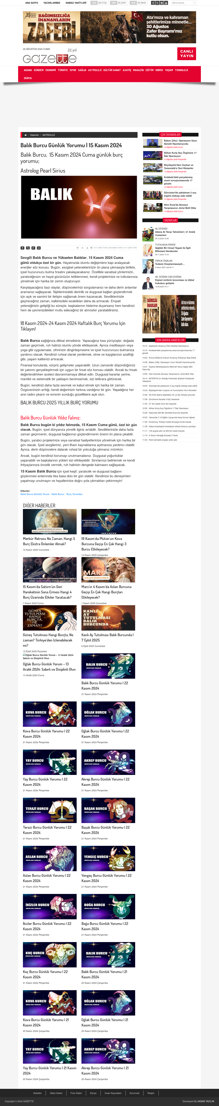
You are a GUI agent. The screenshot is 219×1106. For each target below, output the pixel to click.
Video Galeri (56, 1093)
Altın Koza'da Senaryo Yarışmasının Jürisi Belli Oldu (180, 206)
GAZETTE (28, 1101)
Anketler (37, 1093)
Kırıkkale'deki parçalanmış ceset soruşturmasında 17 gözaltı (178, 180)
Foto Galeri (76, 1093)
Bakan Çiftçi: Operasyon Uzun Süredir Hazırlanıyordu (180, 142)
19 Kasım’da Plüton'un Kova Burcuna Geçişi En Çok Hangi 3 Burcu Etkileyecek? (103, 543)
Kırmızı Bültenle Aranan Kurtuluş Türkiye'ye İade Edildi (169, 357)
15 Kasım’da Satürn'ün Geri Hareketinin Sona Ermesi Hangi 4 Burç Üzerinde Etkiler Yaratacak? (47, 591)
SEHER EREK (162, 276)
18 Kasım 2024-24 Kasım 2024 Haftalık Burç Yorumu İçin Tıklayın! (73, 326)
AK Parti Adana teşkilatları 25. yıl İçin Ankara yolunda (168, 394)
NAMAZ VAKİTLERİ (76, 2)
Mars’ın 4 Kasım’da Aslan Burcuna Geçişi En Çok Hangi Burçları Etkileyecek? (106, 591)
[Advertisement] (109, 104)
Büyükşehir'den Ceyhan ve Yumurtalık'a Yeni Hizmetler (178, 166)
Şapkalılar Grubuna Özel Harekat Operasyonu (165, 345)
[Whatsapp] (39, 248)
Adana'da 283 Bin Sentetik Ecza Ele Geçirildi (165, 412)
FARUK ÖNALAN (163, 244)
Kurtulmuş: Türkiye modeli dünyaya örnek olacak (166, 421)
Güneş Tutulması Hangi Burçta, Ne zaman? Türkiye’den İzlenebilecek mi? (48, 640)
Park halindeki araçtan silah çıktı (159, 439)
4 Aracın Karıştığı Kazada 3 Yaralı (160, 435)
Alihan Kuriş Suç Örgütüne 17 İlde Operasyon (180, 154)
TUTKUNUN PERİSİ (165, 228)
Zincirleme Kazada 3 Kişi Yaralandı (160, 399)
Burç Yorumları (75, 494)
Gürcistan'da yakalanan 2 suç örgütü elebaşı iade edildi (180, 194)
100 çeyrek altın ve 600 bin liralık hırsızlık (163, 430)
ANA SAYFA (31, 2)
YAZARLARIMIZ (51, 2)
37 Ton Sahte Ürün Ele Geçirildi (159, 403)
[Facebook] (22, 248)
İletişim (151, 1093)
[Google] (33, 248)
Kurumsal (134, 1093)
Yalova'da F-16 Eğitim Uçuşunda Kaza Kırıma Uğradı (168, 417)
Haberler (34, 135)
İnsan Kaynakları (113, 1093)
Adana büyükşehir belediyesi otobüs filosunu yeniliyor (169, 426)
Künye (93, 1093)
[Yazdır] (78, 247)
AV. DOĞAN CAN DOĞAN (168, 260)
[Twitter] (28, 248)
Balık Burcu (58, 494)
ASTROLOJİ (48, 135)
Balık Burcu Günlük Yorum (35, 494)
